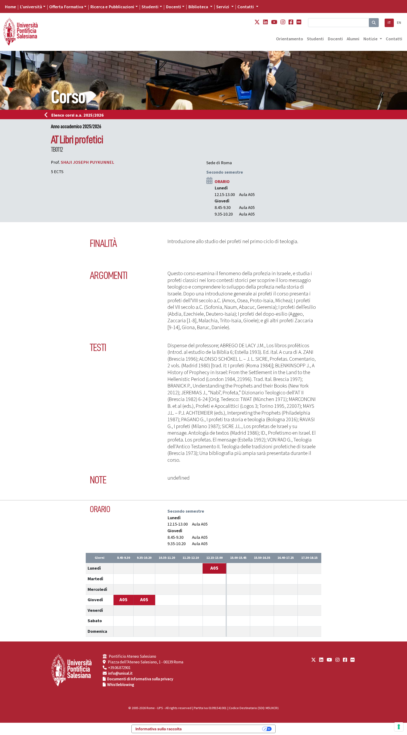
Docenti (173, 7)
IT (389, 22)
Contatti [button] (246, 7)
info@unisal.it (120, 673)
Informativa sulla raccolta (158, 729)
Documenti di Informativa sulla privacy (140, 679)
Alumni (353, 39)
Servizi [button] (223, 7)
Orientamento (289, 39)
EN (399, 22)
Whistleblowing (120, 685)
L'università (31, 7)
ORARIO (222, 182)
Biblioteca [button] (198, 7)
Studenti (150, 7)
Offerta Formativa (66, 7)
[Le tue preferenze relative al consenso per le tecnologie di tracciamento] (398, 726)
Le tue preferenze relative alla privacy (224, 729)
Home (10, 7)
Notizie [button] (371, 39)
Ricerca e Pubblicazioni (112, 7)
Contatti (394, 39)
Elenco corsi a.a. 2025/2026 (77, 115)
